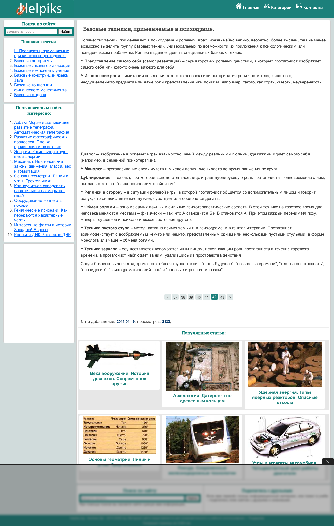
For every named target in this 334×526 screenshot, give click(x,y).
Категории (281, 7)
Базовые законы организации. (43, 65)
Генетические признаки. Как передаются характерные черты (40, 215)
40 (199, 297)
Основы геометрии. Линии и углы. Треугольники (41, 178)
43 (222, 297)
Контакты (313, 7)
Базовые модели (30, 95)
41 (207, 297)
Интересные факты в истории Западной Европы (42, 227)
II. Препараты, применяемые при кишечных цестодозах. (41, 53)
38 (183, 297)
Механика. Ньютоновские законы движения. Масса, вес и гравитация (42, 166)
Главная (251, 7)
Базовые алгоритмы (33, 60)
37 (175, 297)
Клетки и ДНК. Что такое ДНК (42, 234)
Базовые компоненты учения (41, 70)
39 (191, 297)
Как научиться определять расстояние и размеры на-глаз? (39, 191)
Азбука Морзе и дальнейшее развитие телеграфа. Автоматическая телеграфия (41, 127)
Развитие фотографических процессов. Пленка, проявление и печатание (41, 142)
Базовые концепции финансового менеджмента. (41, 87)
